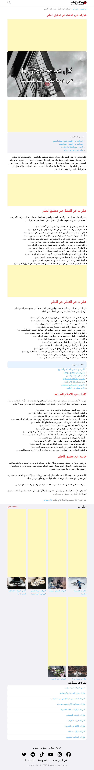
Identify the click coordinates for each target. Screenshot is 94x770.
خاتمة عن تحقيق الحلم (73, 150)
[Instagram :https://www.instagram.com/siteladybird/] (59, 756)
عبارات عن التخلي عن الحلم (71, 144)
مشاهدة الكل (13, 506)
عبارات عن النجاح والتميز (74, 381)
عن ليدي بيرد (60, 760)
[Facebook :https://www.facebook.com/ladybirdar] (68, 756)
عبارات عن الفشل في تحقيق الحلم (68, 141)
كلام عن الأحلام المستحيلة (74, 378)
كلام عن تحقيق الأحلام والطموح (71, 369)
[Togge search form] (9, 2)
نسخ (37, 226)
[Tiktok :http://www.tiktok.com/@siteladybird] (41, 756)
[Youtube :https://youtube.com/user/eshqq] (50, 756)
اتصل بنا (29, 760)
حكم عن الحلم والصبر (75, 375)
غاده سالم (48, 500)
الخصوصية (43, 760)
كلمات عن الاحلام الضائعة (72, 147)
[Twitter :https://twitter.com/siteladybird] (24, 756)
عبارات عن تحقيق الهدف (74, 372)
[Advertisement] (47, 35)
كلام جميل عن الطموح (75, 388)
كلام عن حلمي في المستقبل (73, 385)
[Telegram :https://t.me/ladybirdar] (33, 756)
